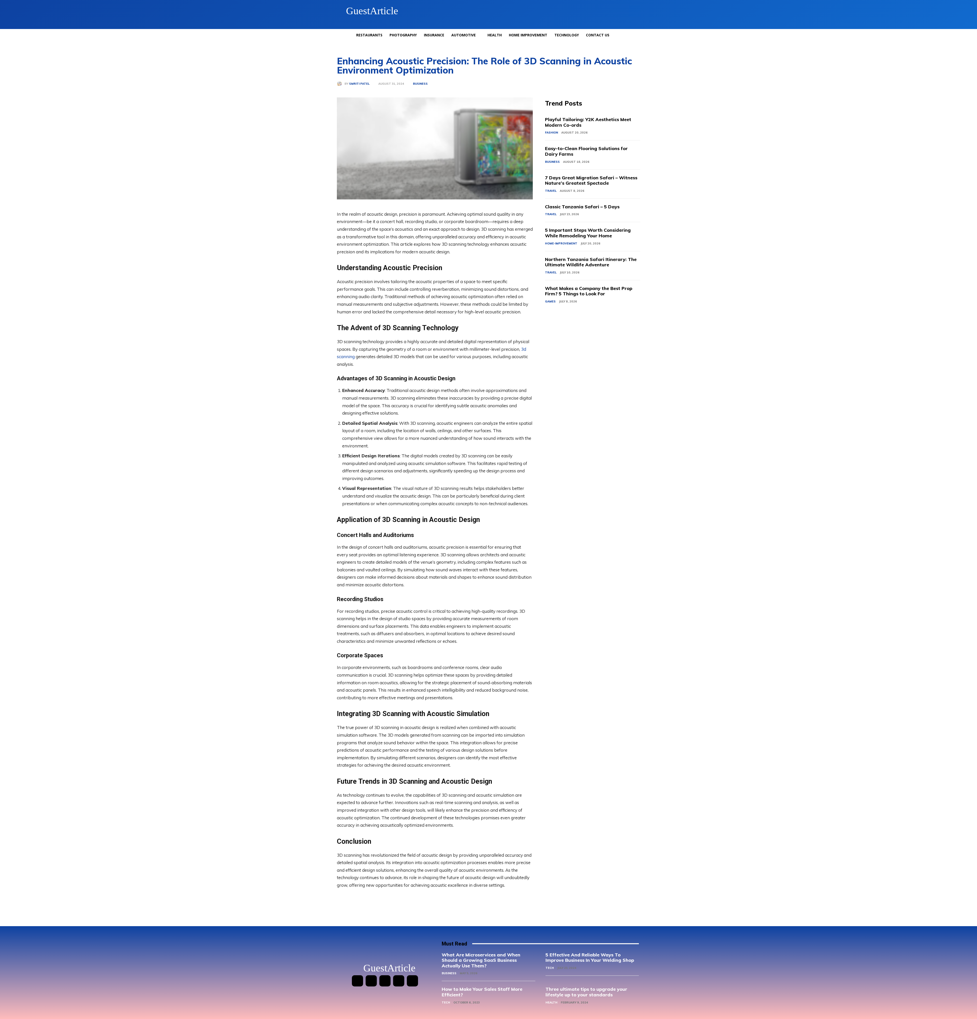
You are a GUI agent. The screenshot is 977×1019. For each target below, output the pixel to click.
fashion (551, 132)
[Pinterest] (385, 980)
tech (549, 968)
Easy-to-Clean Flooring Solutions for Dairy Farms (586, 151)
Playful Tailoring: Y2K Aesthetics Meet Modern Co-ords (588, 122)
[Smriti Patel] (340, 83)
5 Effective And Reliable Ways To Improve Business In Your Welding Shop (589, 957)
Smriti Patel (359, 83)
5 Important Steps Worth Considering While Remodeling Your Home (588, 233)
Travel (550, 191)
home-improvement (561, 243)
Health (551, 1002)
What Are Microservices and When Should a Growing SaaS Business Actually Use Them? (481, 960)
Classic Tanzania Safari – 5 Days (582, 207)
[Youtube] (412, 980)
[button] (634, 11)
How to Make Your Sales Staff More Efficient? (482, 992)
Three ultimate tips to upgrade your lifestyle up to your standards (586, 992)
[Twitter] (398, 980)
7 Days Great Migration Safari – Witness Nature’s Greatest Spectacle (591, 180)
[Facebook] (357, 980)
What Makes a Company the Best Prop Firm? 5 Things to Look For (588, 291)
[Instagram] (371, 980)
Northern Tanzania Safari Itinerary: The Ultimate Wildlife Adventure (591, 262)
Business (420, 83)
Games (550, 301)
